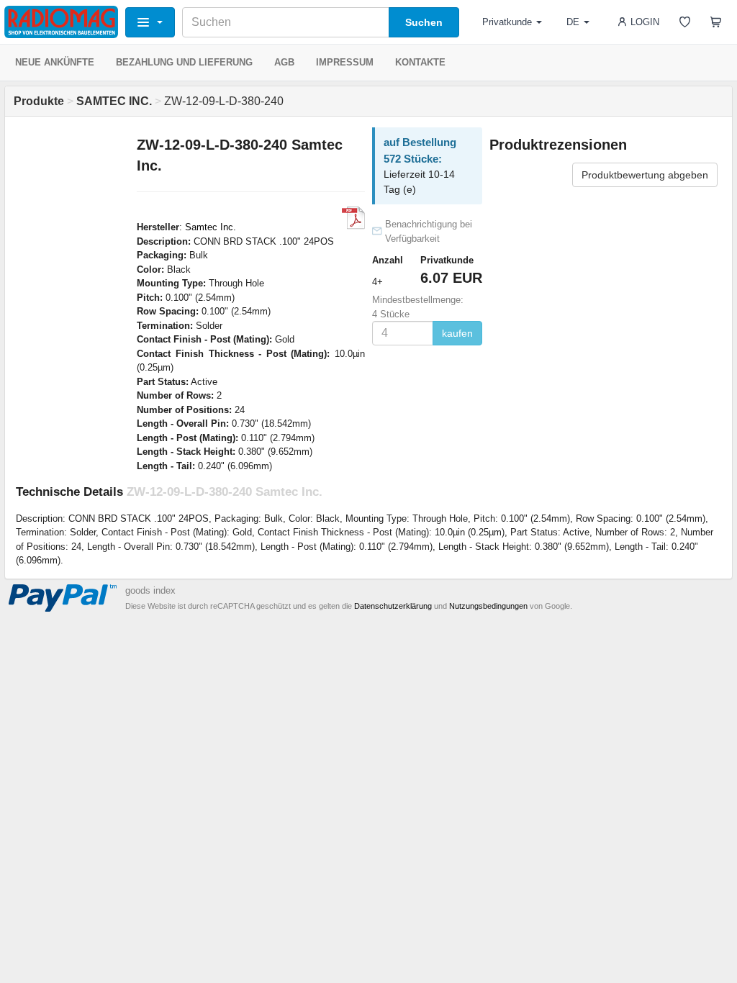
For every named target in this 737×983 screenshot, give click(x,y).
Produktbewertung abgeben (645, 175)
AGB (284, 62)
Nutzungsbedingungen (488, 606)
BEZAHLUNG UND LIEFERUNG (184, 62)
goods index (150, 590)
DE (572, 22)
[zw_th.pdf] (353, 218)
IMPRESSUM (345, 62)
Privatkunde (507, 22)
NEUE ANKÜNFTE (54, 62)
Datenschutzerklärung (393, 606)
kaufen (457, 333)
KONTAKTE (420, 62)
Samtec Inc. (210, 227)
